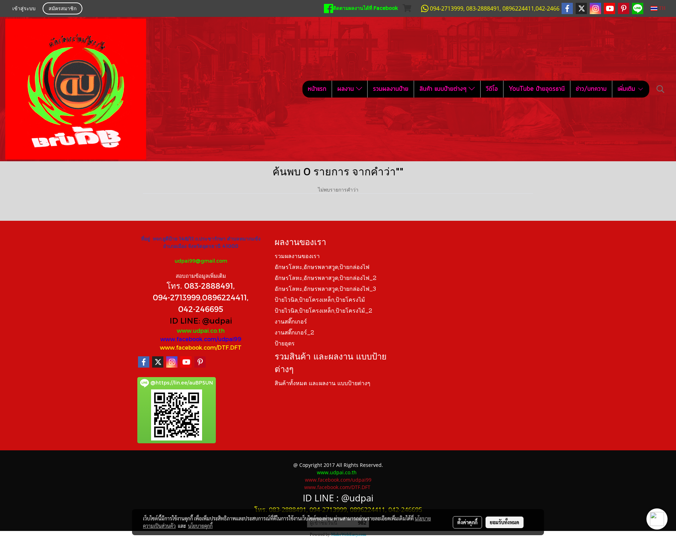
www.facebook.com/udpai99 (201, 339)
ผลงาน (346, 89)
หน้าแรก (317, 89)
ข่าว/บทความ (591, 89)
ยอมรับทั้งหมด (504, 522)
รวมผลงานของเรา (297, 256)
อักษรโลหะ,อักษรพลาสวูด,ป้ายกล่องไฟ (322, 267)
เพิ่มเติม (627, 89)
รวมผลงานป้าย (390, 89)
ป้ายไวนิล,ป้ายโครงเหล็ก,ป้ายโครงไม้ (320, 300)
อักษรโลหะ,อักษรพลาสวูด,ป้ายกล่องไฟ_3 (325, 289)
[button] (660, 89)
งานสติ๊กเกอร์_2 (294, 333)
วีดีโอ (492, 89)
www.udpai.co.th (201, 330)
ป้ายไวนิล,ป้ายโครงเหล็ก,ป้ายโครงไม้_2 (323, 311)
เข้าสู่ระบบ (24, 9)
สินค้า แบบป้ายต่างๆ (444, 89)
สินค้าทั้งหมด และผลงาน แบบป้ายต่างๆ (322, 384)
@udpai (217, 320)
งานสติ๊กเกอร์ (291, 322)
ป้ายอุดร (285, 344)
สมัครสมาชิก (62, 9)
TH (661, 8)
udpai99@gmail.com (201, 261)
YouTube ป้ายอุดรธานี (537, 89)
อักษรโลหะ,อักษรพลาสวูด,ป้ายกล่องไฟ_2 (325, 278)
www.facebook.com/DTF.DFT (201, 347)
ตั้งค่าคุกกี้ (467, 522)
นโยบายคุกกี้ (200, 526)
